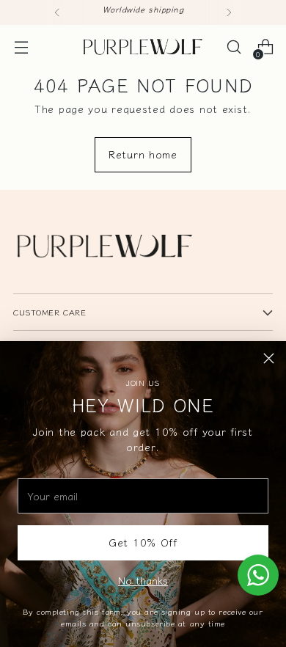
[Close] (268, 358)
